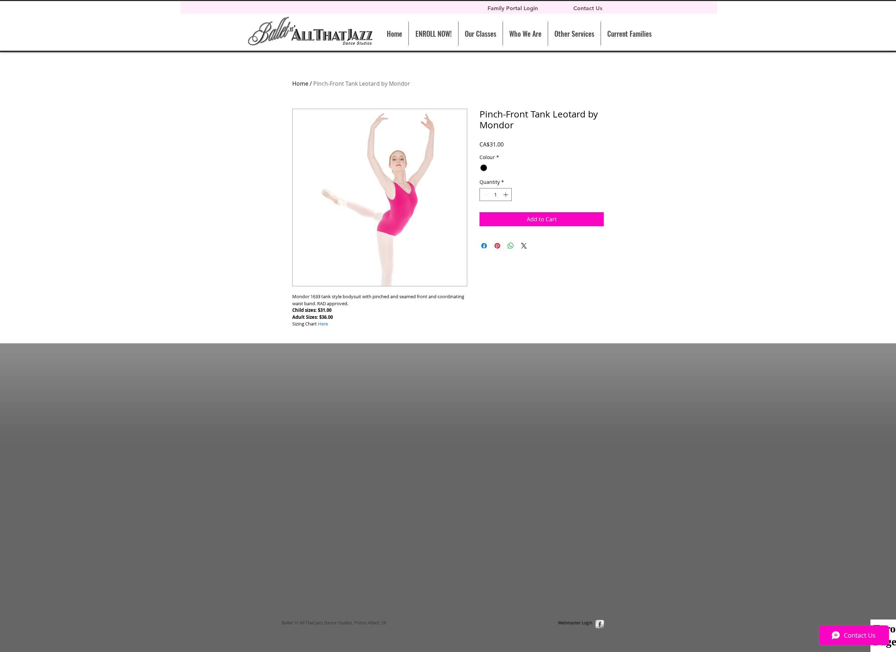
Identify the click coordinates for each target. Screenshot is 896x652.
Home (300, 83)
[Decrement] (485, 194)
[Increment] (506, 194)
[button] (574, 33)
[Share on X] (524, 246)
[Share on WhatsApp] (510, 246)
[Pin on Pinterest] (497, 246)
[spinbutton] (495, 194)
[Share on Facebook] (484, 246)
